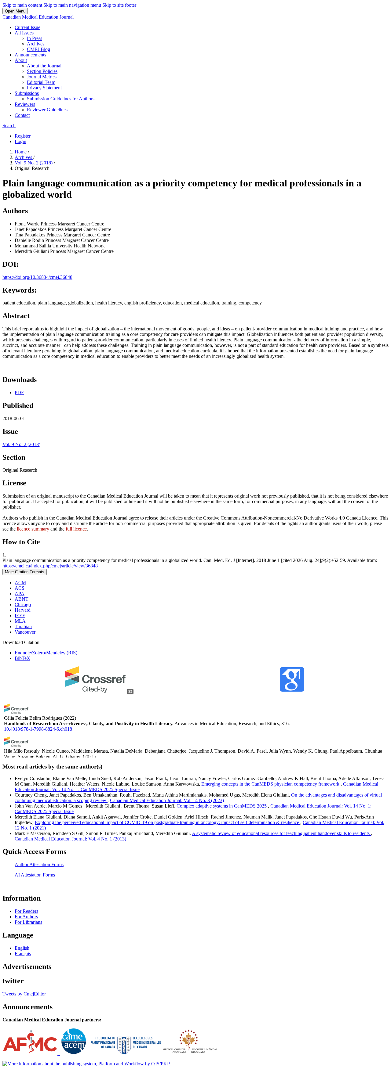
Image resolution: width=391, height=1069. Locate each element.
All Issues (24, 32)
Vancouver (25, 632)
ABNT (21, 599)
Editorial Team (41, 82)
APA (19, 593)
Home (21, 151)
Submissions (27, 93)
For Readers (26, 911)
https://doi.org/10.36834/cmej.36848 (37, 277)
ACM (20, 582)
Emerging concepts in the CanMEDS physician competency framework (271, 783)
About (21, 60)
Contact (22, 115)
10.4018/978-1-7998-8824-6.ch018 (38, 729)
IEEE (20, 615)
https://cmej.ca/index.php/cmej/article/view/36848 (50, 565)
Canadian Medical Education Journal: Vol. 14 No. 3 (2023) (167, 800)
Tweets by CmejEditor (24, 993)
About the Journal (44, 65)
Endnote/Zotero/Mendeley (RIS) (46, 652)
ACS (19, 588)
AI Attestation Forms (35, 874)
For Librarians (28, 922)
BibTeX (22, 658)
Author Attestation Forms (39, 864)
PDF (19, 392)
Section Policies (42, 71)
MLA (20, 621)
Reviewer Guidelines (47, 109)
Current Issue (27, 27)
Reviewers (25, 104)
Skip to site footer (119, 5)
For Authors (26, 916)
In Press (34, 38)
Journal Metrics (42, 76)
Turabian (23, 626)
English (22, 948)
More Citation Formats (24, 572)
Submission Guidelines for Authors (60, 98)
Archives (35, 43)
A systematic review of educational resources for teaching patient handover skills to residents (281, 833)
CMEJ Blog (38, 49)
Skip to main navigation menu (72, 5)
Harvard (23, 610)
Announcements (30, 54)
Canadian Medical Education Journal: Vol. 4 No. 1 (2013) (70, 838)
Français (23, 953)
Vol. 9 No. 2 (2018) (34, 162)
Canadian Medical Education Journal (38, 17)
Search (9, 125)
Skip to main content (22, 5)
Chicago (23, 604)
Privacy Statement (44, 87)
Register (23, 136)
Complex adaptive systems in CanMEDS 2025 (222, 805)
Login (20, 141)
